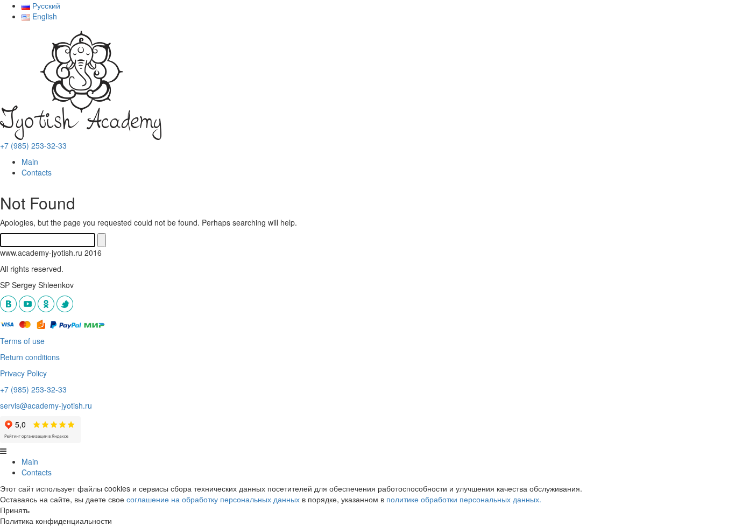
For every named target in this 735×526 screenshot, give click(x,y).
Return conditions (30, 357)
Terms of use (22, 340)
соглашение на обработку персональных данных (213, 499)
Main (30, 161)
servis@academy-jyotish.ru (46, 405)
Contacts (37, 172)
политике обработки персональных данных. (463, 499)
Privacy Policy (23, 373)
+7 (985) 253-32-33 (33, 145)
